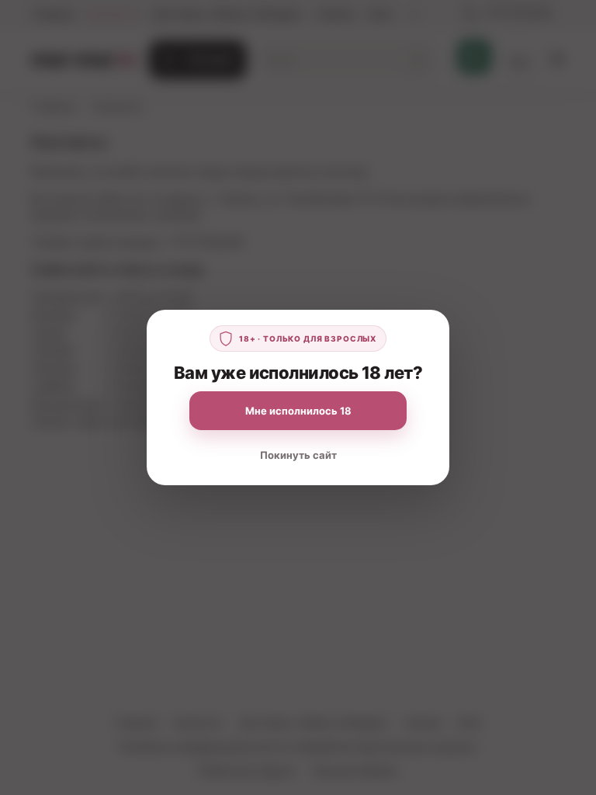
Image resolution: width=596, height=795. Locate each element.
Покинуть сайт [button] (298, 455)
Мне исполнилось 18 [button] (298, 410)
